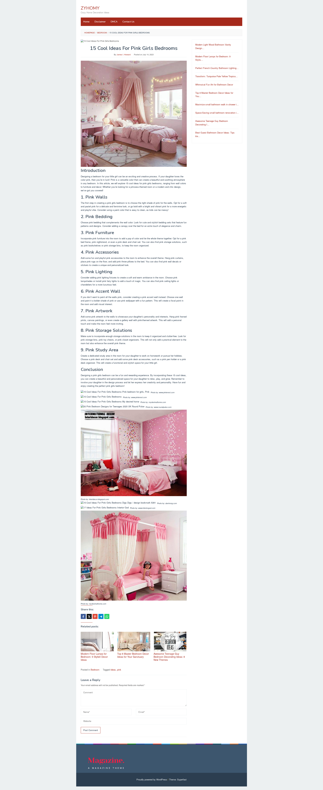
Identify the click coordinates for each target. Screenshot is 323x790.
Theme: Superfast (178, 779)
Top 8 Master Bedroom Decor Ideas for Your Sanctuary (133, 655)
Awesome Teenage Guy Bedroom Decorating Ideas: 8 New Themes (169, 656)
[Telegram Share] (100, 616)
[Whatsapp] (106, 616)
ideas (113, 669)
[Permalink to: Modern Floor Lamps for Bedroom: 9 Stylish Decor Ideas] (97, 641)
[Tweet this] (89, 616)
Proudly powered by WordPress (151, 779)
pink (119, 669)
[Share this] (83, 616)
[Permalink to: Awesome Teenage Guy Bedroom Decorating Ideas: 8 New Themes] (170, 641)
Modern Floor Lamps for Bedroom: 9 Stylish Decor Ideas (94, 656)
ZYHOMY (90, 8)
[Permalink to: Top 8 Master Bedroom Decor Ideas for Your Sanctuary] (133, 641)
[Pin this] (95, 616)
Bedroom (95, 669)
